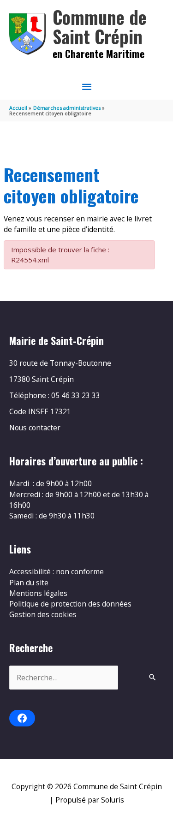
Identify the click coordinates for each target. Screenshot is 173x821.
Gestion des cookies (43, 614)
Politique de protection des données (70, 604)
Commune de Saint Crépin (100, 26)
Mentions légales (38, 593)
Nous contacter (34, 427)
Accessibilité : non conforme (56, 571)
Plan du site (28, 582)
